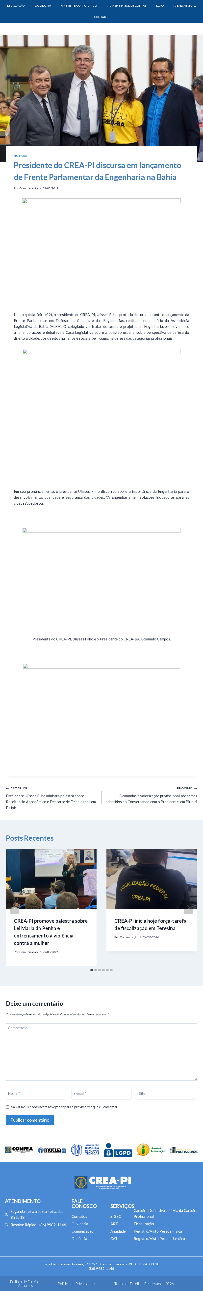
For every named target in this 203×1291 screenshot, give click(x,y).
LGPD (160, 5)
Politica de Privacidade (76, 1283)
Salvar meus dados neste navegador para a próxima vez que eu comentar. (64, 1107)
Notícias (20, 155)
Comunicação (28, 188)
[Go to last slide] (14, 907)
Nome (14, 1093)
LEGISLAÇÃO (16, 5)
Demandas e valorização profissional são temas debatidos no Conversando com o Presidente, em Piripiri (151, 795)
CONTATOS (101, 17)
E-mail (79, 1093)
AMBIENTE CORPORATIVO (79, 5)
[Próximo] (188, 907)
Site (142, 1093)
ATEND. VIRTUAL (185, 5)
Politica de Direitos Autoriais (25, 1283)
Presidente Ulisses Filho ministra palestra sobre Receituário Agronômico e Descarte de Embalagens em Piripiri (51, 798)
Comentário (19, 1028)
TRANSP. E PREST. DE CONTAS (126, 5)
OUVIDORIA (43, 5)
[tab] (91, 970)
